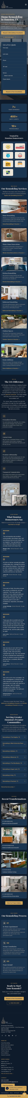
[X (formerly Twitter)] (16, 1035)
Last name (5, 54)
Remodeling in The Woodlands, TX (12, 763)
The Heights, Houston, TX (7, 1069)
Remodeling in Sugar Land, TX (11, 769)
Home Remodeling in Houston (11, 224)
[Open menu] (26, 5)
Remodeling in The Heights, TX (11, 737)
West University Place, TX (7, 1067)
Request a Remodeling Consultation (13, 33)
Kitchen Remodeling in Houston (11, 281)
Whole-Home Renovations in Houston (13, 253)
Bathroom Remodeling (6, 1049)
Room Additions (5, 1053)
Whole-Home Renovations (7, 1045)
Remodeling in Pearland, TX (10, 781)
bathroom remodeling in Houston (10, 703)
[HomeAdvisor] (12, 1035)
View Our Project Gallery (14, 903)
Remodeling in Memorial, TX (10, 757)
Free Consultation (8, 1085)
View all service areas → (7, 1073)
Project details (6, 79)
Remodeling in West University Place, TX (13, 744)
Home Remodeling (5, 1043)
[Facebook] (2, 1035)
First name (5, 47)
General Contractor (5, 1055)
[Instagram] (5, 1035)
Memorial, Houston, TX (6, 1063)
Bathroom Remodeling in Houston (12, 310)
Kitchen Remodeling (6, 1047)
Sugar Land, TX (5, 1061)
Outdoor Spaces (5, 1051)
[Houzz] (9, 1035)
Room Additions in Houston (10, 368)
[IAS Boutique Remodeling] (7, 4)
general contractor (11, 394)
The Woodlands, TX (6, 1071)
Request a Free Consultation (14, 91)
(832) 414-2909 (9, 37)
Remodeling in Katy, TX (9, 775)
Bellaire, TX (4, 1065)
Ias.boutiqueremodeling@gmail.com (9, 1081)
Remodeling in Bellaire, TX (10, 751)
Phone (4, 60)
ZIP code (5, 66)
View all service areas (7, 787)
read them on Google (14, 524)
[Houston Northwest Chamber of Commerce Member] (8, 172)
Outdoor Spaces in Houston (10, 339)
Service (5, 72)
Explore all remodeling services (13, 195)
